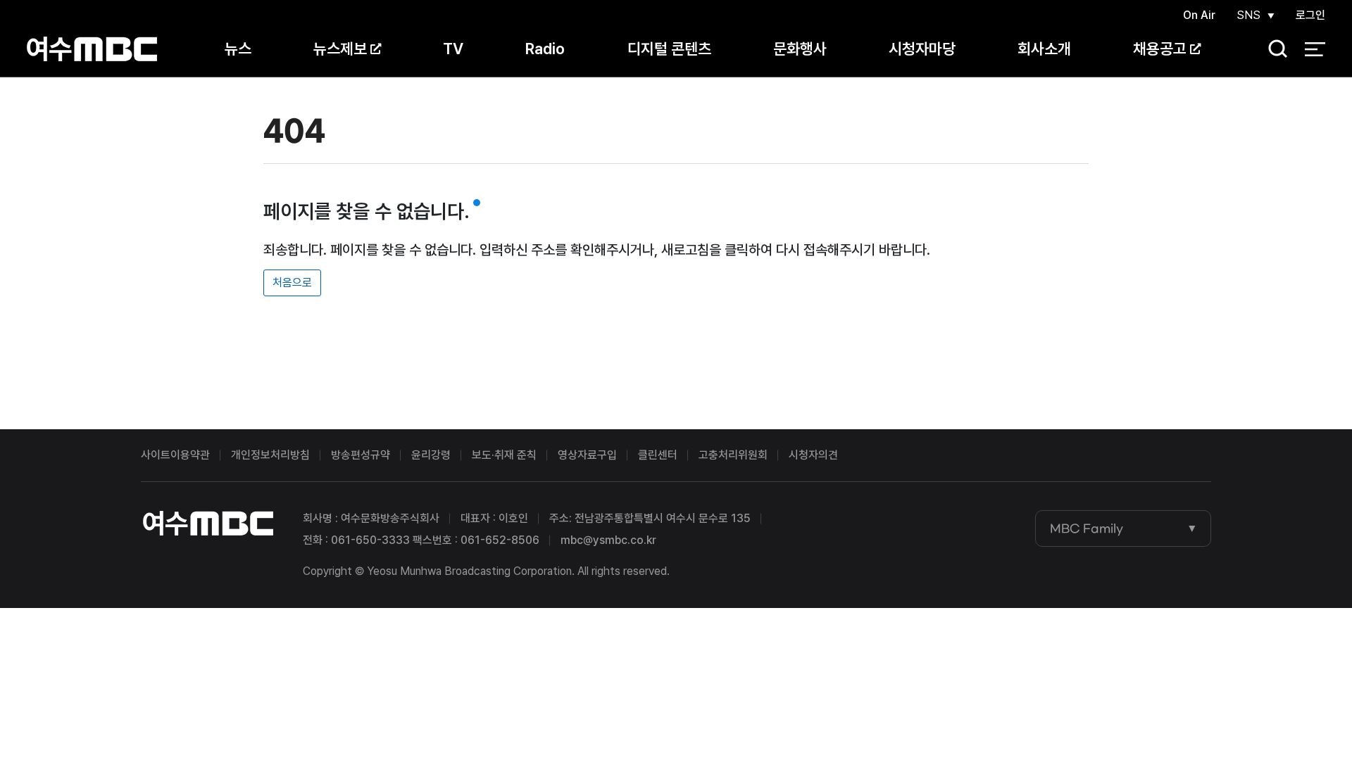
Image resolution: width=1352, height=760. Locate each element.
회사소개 (1044, 48)
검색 (1273, 49)
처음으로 (292, 282)
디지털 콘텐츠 (669, 48)
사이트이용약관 (175, 455)
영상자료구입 (587, 455)
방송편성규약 (360, 455)
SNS (1248, 15)
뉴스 (238, 48)
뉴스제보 (340, 48)
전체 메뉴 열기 (1315, 49)
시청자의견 (813, 455)
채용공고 (1160, 48)
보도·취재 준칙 (504, 455)
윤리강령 (431, 455)
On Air (1199, 15)
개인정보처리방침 (270, 455)
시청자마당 (922, 48)
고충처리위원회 (733, 455)
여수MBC (92, 49)
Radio (545, 48)
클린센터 (657, 455)
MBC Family (1086, 528)
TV (453, 48)
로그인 (1310, 15)
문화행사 (800, 48)
